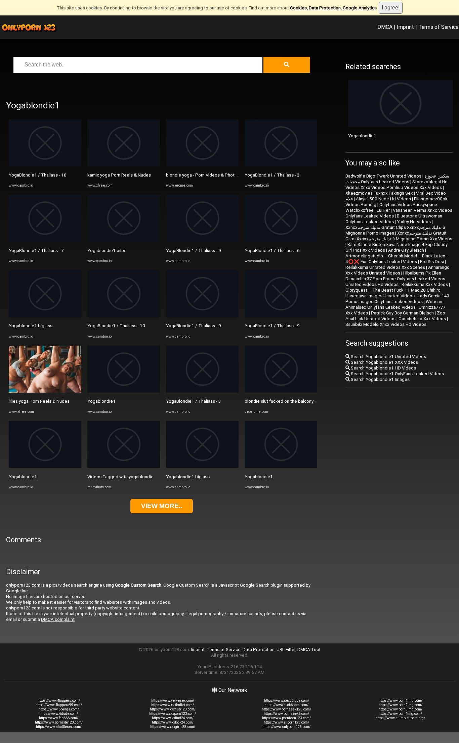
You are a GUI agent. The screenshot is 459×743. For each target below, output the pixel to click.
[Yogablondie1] (45, 466)
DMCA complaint (58, 619)
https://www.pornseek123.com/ (286, 709)
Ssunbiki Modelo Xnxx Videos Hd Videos (385, 324)
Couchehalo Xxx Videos (422, 318)
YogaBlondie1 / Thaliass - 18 (38, 175)
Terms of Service (438, 26)
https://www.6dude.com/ (58, 713)
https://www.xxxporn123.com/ (172, 713)
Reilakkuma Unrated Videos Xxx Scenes (385, 267)
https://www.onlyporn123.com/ (286, 727)
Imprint (405, 26)
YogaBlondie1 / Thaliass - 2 (272, 175)
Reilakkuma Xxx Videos (425, 284)
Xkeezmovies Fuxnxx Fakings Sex (379, 193)
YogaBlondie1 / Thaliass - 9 (193, 250)
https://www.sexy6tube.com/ (286, 700)
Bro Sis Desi (432, 261)
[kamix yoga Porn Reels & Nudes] (123, 165)
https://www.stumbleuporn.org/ (400, 718)
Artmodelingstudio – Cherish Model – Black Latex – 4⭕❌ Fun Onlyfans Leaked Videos (397, 258)
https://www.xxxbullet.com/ (172, 705)
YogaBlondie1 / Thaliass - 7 (36, 250)
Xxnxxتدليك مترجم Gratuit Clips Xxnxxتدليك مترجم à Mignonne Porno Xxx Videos (398, 236)
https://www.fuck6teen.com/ (286, 705)
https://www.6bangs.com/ (59, 709)
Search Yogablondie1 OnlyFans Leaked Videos (397, 374)
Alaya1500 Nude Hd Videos (383, 199)
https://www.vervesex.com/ (172, 700)
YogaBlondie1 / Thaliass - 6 (272, 250)
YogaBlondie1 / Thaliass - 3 (193, 401)
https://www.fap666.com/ (58, 718)
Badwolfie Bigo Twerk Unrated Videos (383, 176)
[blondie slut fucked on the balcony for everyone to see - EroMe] (281, 391)
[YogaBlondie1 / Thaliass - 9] (202, 240)
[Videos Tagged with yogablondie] (123, 466)
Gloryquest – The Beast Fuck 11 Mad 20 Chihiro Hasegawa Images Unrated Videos (393, 293)
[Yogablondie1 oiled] (123, 240)
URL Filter (286, 649)
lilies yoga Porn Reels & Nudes (39, 401)
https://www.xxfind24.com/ (173, 718)
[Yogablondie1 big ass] (45, 315)
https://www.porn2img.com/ (400, 705)
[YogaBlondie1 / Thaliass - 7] (45, 240)
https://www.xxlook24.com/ (173, 722)
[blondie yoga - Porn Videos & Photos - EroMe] (202, 165)
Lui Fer (383, 210)
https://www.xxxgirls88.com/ (172, 727)
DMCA (384, 26)
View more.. (161, 505)
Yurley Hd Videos (414, 222)
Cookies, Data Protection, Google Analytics (333, 8)
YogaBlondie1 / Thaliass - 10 (116, 326)
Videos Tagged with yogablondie (120, 477)
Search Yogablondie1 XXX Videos (384, 362)
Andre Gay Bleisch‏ (406, 250)
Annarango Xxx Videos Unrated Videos (397, 270)
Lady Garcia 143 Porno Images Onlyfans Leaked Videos (397, 298)
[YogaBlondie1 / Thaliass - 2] (281, 165)
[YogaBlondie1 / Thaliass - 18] (45, 165)
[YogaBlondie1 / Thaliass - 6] (281, 240)
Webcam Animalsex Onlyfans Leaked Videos (394, 304)
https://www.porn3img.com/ (400, 709)
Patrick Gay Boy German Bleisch (402, 313)
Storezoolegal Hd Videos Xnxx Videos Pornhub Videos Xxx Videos (396, 184)
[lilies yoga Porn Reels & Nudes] (45, 391)
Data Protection (259, 649)
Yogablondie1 (23, 477)
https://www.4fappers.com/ (59, 700)
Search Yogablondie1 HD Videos (383, 368)
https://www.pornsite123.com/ (59, 722)
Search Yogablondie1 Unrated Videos (388, 356)
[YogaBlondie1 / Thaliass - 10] (123, 315)
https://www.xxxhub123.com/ (173, 709)
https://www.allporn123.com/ (286, 722)
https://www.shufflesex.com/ (58, 727)
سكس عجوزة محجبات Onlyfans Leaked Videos (397, 179)
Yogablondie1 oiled (107, 250)
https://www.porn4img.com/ (400, 713)
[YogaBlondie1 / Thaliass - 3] (202, 391)
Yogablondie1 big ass (30, 326)
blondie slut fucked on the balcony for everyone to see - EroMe (307, 401)
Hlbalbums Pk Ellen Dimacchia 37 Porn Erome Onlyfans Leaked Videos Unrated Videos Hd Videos (395, 278)
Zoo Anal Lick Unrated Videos (395, 315)
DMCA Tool (308, 649)
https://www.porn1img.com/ (400, 700)
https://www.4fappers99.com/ (59, 705)
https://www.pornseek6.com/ (286, 713)
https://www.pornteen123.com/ (286, 718)
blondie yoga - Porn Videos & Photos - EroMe (211, 175)
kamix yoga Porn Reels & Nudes (119, 175)
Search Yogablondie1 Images (380, 379)
